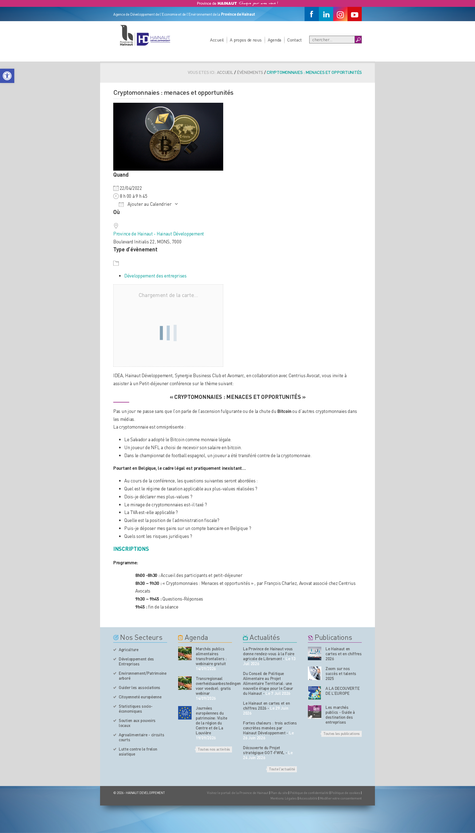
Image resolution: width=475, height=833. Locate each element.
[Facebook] (312, 14)
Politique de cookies (345, 793)
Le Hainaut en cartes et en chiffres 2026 (266, 705)
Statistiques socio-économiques (135, 708)
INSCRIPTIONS (131, 548)
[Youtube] (354, 14)
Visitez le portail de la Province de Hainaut (237, 793)
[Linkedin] (326, 14)
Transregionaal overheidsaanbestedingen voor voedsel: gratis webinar (214, 686)
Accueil (217, 40)
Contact (294, 40)
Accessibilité (308, 798)
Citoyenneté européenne (140, 696)
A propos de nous (246, 40)
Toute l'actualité (282, 768)
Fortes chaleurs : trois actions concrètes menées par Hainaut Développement (270, 727)
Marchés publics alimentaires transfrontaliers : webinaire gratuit (211, 656)
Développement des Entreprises (136, 661)
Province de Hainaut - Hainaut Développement (158, 234)
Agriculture (129, 649)
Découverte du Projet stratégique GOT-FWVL (264, 750)
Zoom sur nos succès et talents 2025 (340, 673)
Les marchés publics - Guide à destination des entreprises (340, 714)
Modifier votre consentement (341, 798)
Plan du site (279, 793)
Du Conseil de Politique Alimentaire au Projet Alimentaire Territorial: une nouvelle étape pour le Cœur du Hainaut (268, 683)
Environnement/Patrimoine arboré (143, 675)
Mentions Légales (283, 798)
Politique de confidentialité (310, 793)
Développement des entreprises (155, 276)
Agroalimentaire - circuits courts (141, 737)
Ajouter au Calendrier (149, 204)
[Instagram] (340, 14)
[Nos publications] (314, 653)
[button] (7, 76)
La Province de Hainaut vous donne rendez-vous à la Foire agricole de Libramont (268, 653)
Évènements (250, 72)
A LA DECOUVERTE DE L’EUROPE (342, 690)
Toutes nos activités (214, 748)
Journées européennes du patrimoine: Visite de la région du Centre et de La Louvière (211, 720)
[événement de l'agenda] (185, 653)
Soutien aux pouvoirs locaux (137, 723)
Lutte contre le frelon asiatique (138, 751)
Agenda (274, 40)
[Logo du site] (144, 35)
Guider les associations (139, 687)
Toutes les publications (341, 733)
